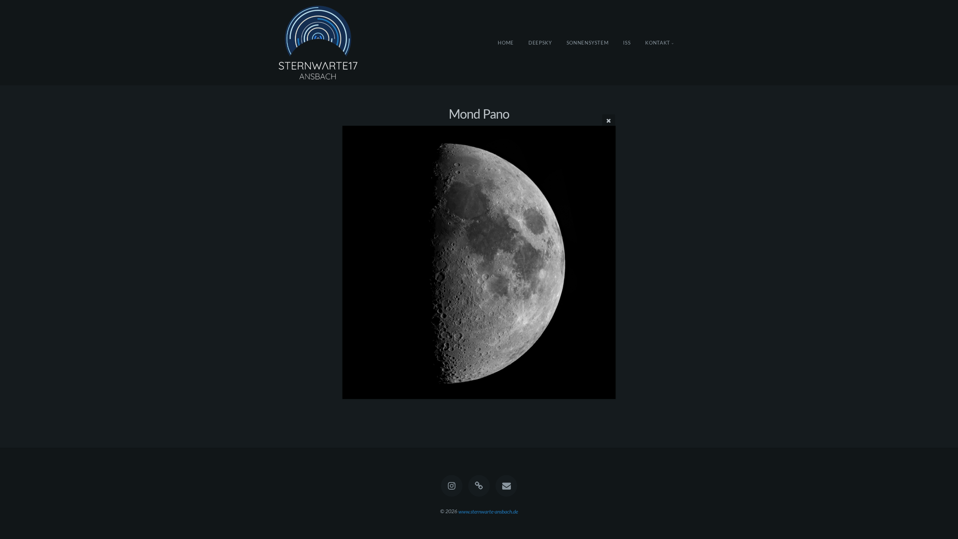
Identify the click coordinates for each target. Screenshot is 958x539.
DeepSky (540, 43)
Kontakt (657, 43)
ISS (627, 43)
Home (506, 43)
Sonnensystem (588, 43)
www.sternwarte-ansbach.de (488, 511)
